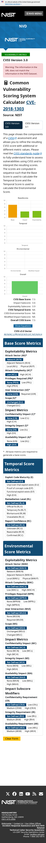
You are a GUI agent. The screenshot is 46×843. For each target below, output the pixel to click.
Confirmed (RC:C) (15, 535)
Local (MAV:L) (13, 578)
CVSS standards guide (26, 153)
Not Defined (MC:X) (16, 647)
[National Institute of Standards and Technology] (20, 803)
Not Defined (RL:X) (15, 503)
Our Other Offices (33, 823)
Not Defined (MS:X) (16, 628)
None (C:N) (12, 418)
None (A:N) (12, 441)
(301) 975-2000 (8, 819)
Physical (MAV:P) (30, 578)
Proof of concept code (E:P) (20, 488)
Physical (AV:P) (27, 366)
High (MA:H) (12, 684)
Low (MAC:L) (13, 590)
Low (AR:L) (33, 727)
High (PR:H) (12, 386)
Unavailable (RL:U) (15, 516)
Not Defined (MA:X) (16, 677)
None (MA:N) (13, 680)
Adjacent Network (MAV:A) (19, 574)
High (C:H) (11, 421)
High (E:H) (11, 495)
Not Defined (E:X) (15, 481)
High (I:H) (11, 433)
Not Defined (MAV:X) (16, 568)
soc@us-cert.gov (37, 834)
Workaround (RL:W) (16, 513)
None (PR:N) (13, 382)
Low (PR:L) (27, 382)
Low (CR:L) (33, 704)
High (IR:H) (29, 719)
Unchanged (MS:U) (16, 631)
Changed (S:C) (13, 405)
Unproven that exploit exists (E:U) (23, 484)
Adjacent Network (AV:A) (18, 363)
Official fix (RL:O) (15, 506)
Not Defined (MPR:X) (17, 598)
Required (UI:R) (28, 394)
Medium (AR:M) (14, 731)
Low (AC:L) (12, 374)
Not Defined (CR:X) (16, 704)
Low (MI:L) (26, 665)
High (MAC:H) (28, 590)
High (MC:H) (12, 654)
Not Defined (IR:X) (15, 716)
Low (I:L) (24, 429)
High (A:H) (11, 444)
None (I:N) (12, 429)
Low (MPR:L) (29, 601)
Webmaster (7, 823)
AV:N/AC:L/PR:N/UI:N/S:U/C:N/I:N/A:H (23, 334)
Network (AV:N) (14, 359)
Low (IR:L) (31, 716)
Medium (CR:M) (14, 708)
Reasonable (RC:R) (15, 531)
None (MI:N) (12, 665)
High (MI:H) (12, 669)
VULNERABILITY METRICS (16, 54)
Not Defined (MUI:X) (16, 613)
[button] (34, 13)
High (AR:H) (30, 731)
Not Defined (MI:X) (16, 662)
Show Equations (23, 325)
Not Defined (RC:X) (16, 525)
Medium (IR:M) (14, 719)
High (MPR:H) (13, 605)
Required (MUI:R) (15, 619)
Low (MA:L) (27, 680)
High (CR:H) (30, 708)
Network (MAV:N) (15, 571)
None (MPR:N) (13, 601)
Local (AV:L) (12, 366)
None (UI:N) (12, 394)
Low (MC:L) (27, 650)
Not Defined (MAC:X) (17, 586)
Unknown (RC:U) (15, 528)
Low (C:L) (24, 418)
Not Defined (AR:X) (16, 727)
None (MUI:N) (13, 616)
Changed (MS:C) (14, 634)
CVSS (11, 138)
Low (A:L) (24, 441)
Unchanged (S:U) (15, 402)
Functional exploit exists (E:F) (20, 491)
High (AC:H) (25, 374)
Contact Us (18, 823)
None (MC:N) (13, 650)
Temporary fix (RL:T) (16, 510)
